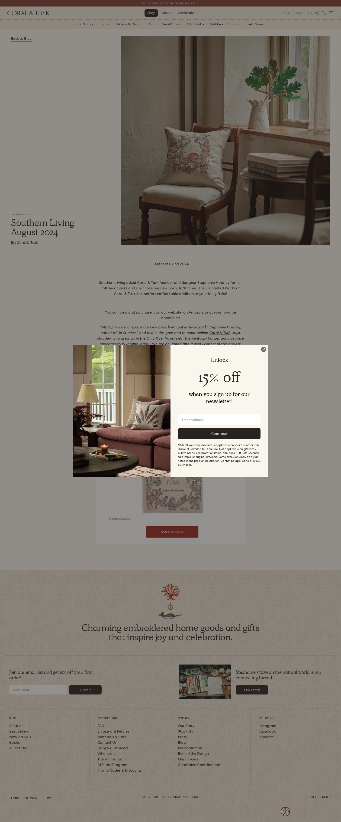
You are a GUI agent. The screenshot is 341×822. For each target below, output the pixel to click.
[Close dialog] (263, 349)
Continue (219, 433)
